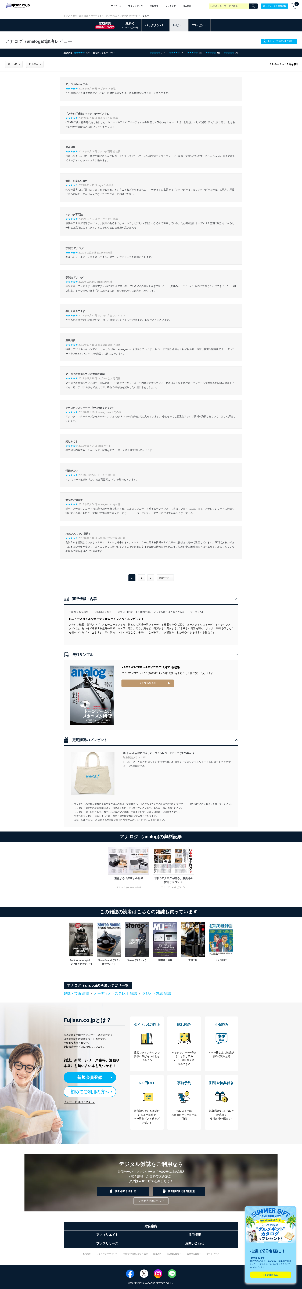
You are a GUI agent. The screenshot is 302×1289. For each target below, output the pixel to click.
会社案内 (157, 1253)
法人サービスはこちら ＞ (79, 1102)
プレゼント (199, 25)
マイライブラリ (135, 6)
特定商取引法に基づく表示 (135, 1253)
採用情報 (194, 1234)
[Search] (253, 6)
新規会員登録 (89, 1077)
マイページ (116, 6)
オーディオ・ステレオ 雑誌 (104, 15)
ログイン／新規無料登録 (274, 6)
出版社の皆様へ (174, 1253)
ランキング (170, 6)
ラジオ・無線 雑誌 (156, 993)
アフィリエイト (107, 1234)
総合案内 (151, 1226)
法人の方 (187, 6)
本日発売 (154, 6)
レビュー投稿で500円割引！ (281, 41)
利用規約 (87, 1253)
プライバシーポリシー (106, 1253)
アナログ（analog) (129, 15)
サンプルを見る (147, 683)
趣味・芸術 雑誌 (80, 15)
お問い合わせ (194, 1243)
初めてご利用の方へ (90, 1091)
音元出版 (83, 612)
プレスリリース (107, 1243)
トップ (67, 15)
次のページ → (165, 578)
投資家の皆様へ (194, 1253)
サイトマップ (213, 1253)
